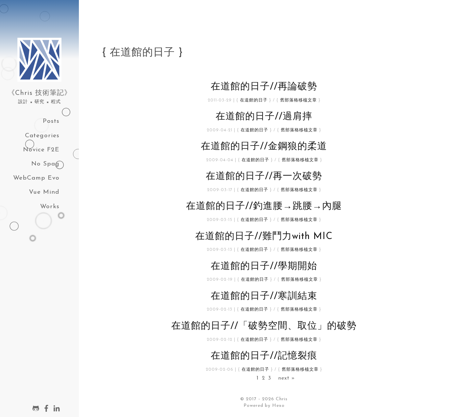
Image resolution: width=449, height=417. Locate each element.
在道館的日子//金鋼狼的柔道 (264, 146)
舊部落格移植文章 (298, 100)
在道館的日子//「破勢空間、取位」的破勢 (264, 326)
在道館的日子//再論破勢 (264, 87)
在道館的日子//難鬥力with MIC (264, 236)
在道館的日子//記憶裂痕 (264, 356)
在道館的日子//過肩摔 (264, 116)
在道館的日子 (254, 100)
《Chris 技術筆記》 (39, 93)
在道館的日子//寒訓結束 (264, 296)
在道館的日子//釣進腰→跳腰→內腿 (264, 206)
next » (286, 378)
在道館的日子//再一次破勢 (264, 176)
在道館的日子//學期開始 (264, 266)
